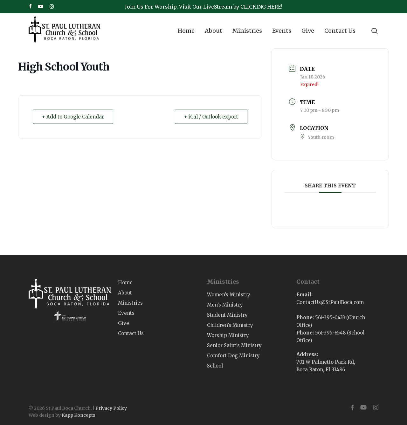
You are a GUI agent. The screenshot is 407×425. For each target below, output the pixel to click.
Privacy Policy (111, 408)
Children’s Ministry (230, 325)
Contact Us (131, 333)
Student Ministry (227, 315)
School (215, 366)
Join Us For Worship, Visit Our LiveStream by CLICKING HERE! (203, 6)
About (125, 293)
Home (125, 283)
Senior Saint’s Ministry (234, 345)
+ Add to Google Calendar (73, 117)
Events (126, 313)
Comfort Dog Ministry (233, 356)
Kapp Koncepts (78, 415)
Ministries (130, 303)
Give (123, 323)
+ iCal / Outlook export (211, 117)
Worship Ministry (228, 335)
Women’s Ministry (228, 295)
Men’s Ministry (225, 305)
